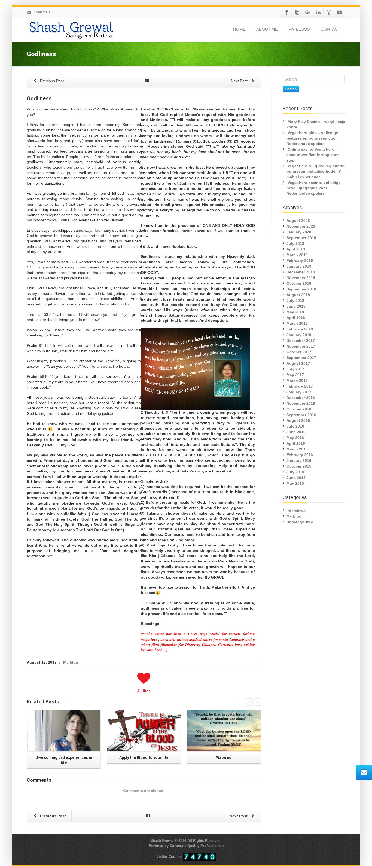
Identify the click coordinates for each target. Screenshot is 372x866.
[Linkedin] (318, 12)
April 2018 (295, 318)
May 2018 (295, 312)
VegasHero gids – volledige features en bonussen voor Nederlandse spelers (312, 138)
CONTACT (330, 29)
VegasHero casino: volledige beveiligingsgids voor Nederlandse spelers (313, 188)
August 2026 (298, 220)
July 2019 (295, 243)
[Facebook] (286, 12)
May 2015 (295, 483)
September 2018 (301, 289)
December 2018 (300, 272)
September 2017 (301, 357)
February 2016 (299, 455)
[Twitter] (297, 12)
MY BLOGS (299, 29)
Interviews (296, 510)
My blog (70, 662)
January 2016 (298, 460)
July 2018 (295, 300)
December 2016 (300, 397)
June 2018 (296, 306)
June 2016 (296, 432)
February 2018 (299, 329)
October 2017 (298, 352)
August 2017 (298, 363)
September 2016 (301, 415)
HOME (239, 29)
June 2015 (296, 477)
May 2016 (295, 437)
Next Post (240, 81)
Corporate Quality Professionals (197, 846)
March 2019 (297, 255)
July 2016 (295, 426)
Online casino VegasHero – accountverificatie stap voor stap (312, 154)
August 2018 (298, 295)
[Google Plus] (307, 12)
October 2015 (298, 466)
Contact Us (41, 12)
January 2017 (298, 392)
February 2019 (299, 260)
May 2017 (295, 375)
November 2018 (300, 278)
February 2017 (299, 386)
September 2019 (301, 238)
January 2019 (298, 266)
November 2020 (300, 226)
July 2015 (295, 472)
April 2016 (295, 443)
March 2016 (297, 449)
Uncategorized (299, 522)
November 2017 (300, 346)
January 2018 (298, 335)
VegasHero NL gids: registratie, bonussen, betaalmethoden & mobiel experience (315, 171)
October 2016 (298, 409)
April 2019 (295, 249)
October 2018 (298, 283)
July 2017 (295, 369)
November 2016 (300, 403)
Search (291, 88)
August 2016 (298, 420)
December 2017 (300, 340)
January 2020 (298, 232)
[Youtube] (339, 12)
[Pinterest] (329, 12)
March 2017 (297, 380)
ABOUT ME (267, 29)
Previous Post (51, 81)
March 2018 (297, 323)
